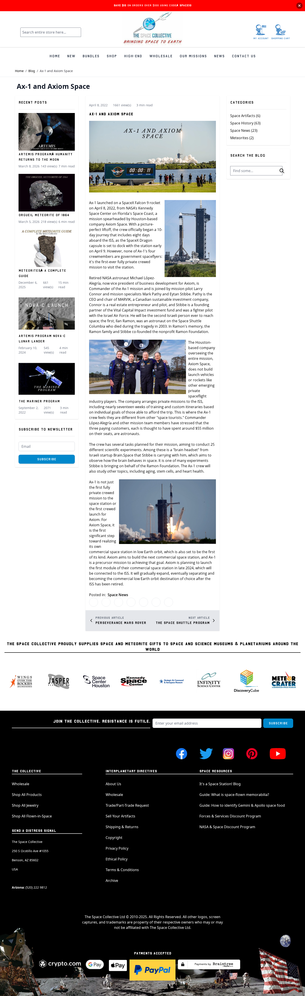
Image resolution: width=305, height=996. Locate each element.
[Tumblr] (131, 602)
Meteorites (242, 137)
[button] (282, 171)
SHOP (112, 56)
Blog (31, 71)
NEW (71, 56)
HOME (54, 56)
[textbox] (256, 170)
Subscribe (46, 459)
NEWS (219, 56)
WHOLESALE (160, 56)
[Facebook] (106, 602)
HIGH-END (133, 56)
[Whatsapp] (168, 602)
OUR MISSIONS (193, 56)
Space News (118, 594)
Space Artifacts (245, 115)
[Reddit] (143, 602)
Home (19, 71)
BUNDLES (90, 56)
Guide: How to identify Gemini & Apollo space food (242, 805)
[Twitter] (93, 602)
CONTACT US (244, 56)
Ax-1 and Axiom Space (111, 114)
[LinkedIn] (156, 602)
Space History (245, 123)
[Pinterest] (118, 602)
